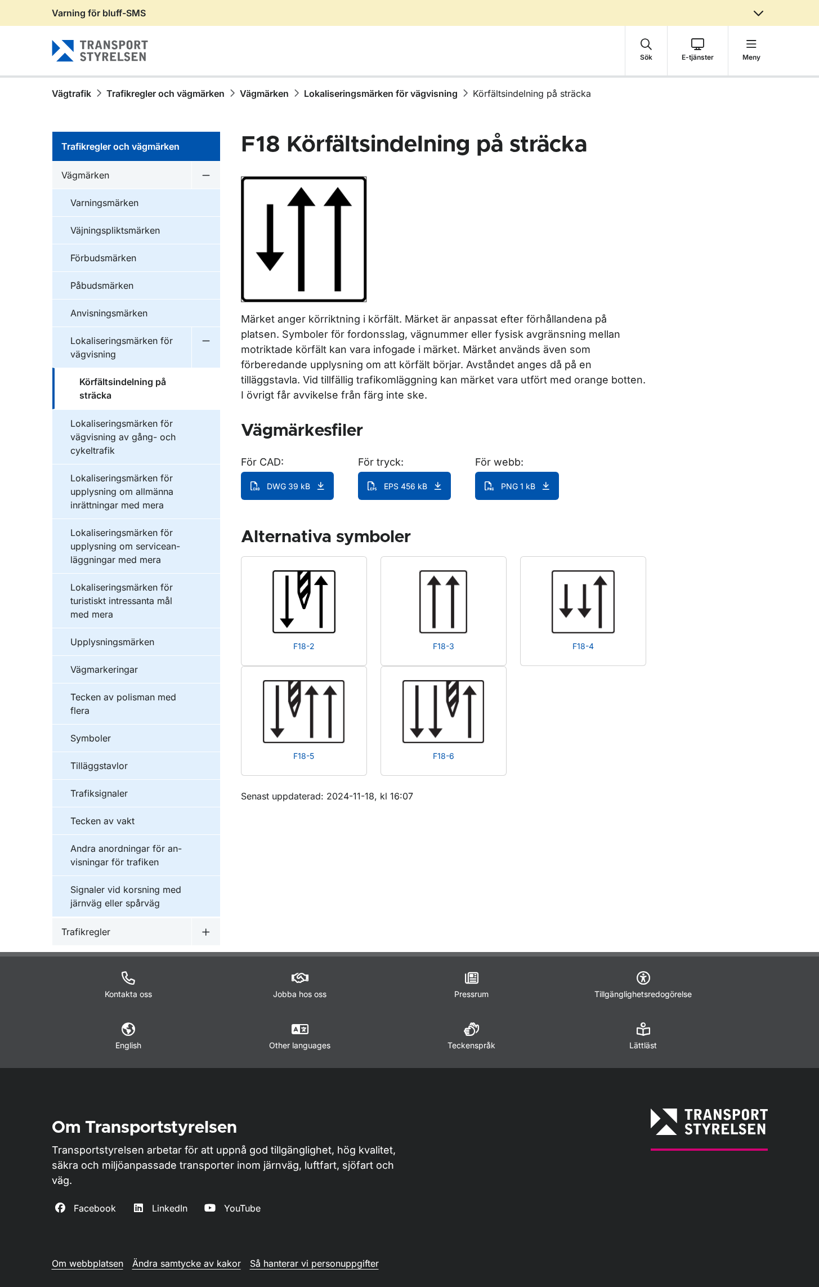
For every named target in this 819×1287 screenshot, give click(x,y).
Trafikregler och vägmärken (165, 93)
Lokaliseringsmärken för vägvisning (381, 93)
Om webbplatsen (87, 1263)
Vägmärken (264, 93)
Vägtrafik (71, 93)
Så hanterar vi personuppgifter (314, 1263)
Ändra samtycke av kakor (186, 1263)
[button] (646, 50)
